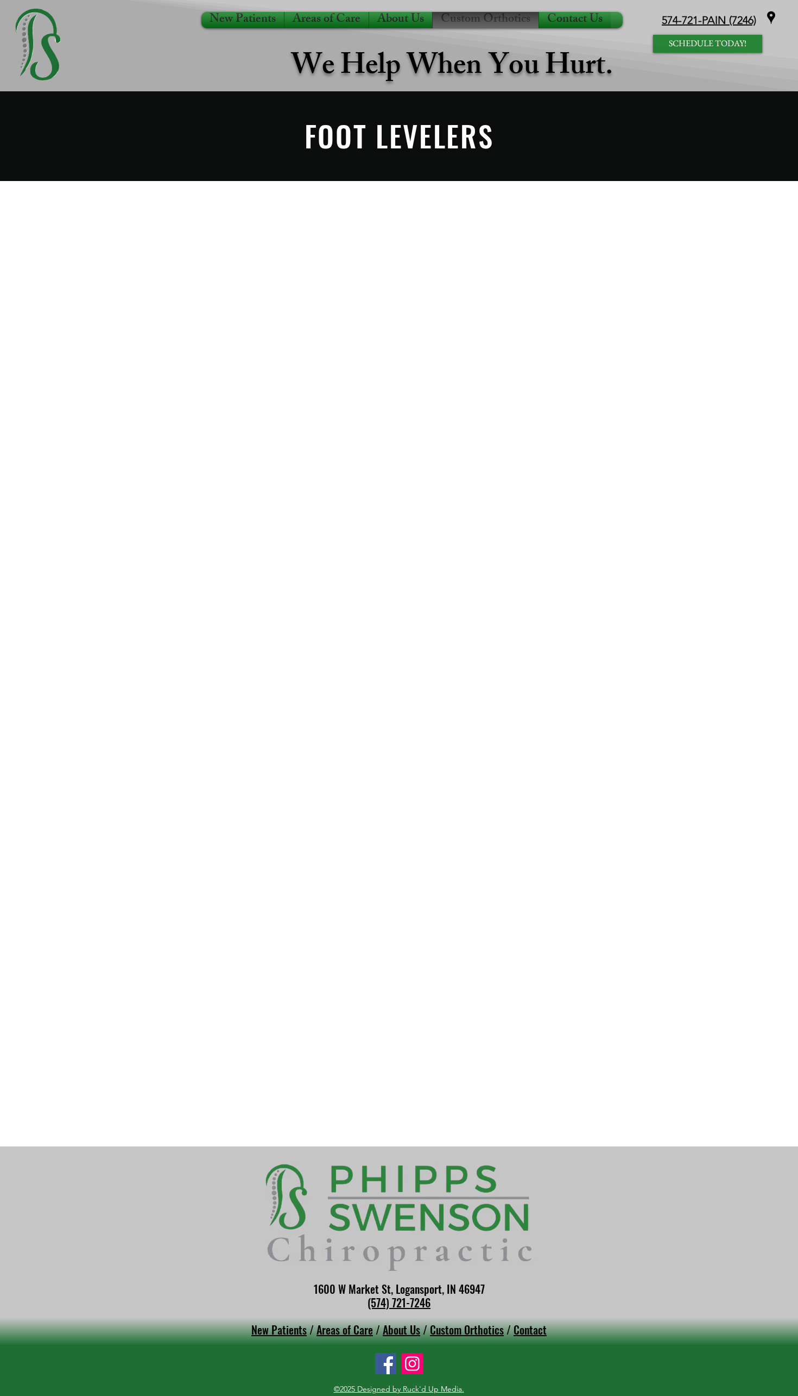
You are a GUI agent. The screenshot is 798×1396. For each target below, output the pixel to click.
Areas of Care (344, 1330)
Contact (530, 1330)
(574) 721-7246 (399, 1302)
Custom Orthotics (467, 1330)
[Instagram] (412, 1363)
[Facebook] (385, 1363)
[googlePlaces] (771, 18)
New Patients (279, 1330)
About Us (401, 1330)
